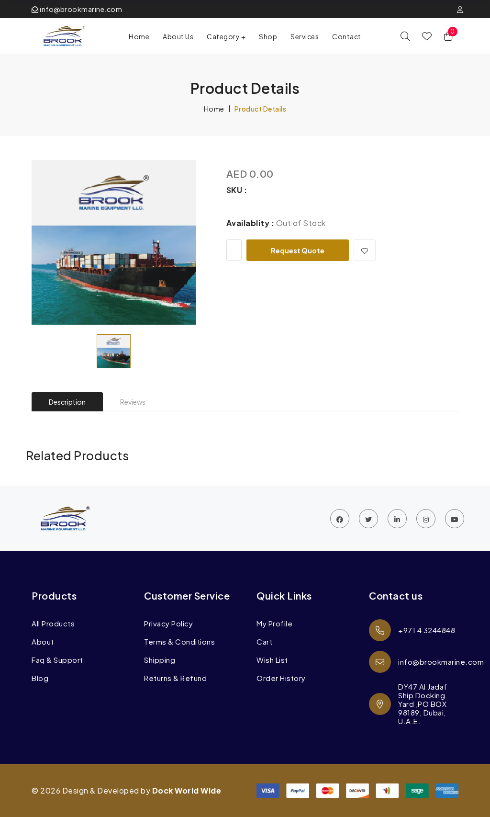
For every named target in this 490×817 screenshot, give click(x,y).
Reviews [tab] (132, 401)
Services (304, 36)
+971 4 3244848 (426, 630)
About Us (178, 36)
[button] (226, 36)
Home (139, 36)
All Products (53, 623)
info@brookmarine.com (80, 9)
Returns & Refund (175, 678)
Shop (268, 36)
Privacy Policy (168, 623)
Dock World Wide (187, 790)
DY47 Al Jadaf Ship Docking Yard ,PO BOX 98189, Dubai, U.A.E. (422, 704)
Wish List (272, 660)
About (43, 641)
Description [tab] (67, 401)
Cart (264, 641)
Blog (40, 678)
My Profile (274, 623)
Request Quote (297, 250)
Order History (281, 678)
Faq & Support (57, 660)
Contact (346, 36)
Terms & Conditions (179, 641)
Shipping (159, 660)
